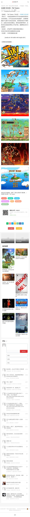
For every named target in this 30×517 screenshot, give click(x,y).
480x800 (17, 198)
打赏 (19, 228)
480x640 (10, 198)
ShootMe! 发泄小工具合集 (21, 295)
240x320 (4, 198)
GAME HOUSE (24, 14)
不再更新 (22, 5)
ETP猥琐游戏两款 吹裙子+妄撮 (7, 309)
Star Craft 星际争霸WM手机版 (8, 322)
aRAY (15, 10)
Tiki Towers (18, 201)
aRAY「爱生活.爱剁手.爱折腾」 (12, 5)
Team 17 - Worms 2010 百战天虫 (21, 308)
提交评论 (24, 351)
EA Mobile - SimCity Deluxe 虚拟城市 (8, 270)
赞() (11, 228)
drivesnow (8, 410)
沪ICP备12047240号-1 (22, 508)
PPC (12, 201)
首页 (15, 514)
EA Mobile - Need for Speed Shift (21, 334)
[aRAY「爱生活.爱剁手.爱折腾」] (15, 2)
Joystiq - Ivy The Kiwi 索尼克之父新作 (8, 282)
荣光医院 (8, 462)
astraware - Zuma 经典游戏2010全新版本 (21, 257)
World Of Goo (5, 204)
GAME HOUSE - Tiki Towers (8, 194)
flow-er (7, 484)
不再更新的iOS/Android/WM (9, 11)
